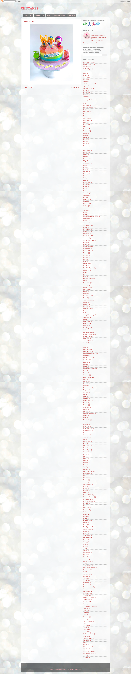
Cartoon (85, 206)
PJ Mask (85, 469)
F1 (84, 280)
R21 (84, 505)
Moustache (86, 411)
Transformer (86, 625)
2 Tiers (85, 71)
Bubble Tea (86, 182)
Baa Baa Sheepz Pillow (89, 107)
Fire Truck (86, 289)
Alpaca (85, 86)
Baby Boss (86, 111)
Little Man (86, 364)
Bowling (85, 173)
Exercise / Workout (88, 278)
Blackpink (86, 158)
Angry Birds (86, 92)
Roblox (85, 518)
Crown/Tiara (86, 244)
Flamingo (86, 293)
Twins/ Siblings (87, 632)
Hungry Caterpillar (88, 336)
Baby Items (86, 116)
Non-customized (88, 428)
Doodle (85, 265)
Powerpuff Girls (87, 495)
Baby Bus (86, 113)
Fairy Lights (86, 283)
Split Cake (86, 572)
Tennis (85, 604)
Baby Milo (86, 118)
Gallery (72, 15)
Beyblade (86, 152)
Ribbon (85, 514)
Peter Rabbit (86, 452)
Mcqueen (86, 390)
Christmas (86, 221)
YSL (84, 655)
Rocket (85, 522)
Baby (84, 109)
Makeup (85, 385)
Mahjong (85, 383)
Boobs (85, 167)
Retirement (86, 512)
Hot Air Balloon (87, 332)
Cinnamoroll (86, 225)
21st (84, 73)
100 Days (86, 66)
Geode (85, 310)
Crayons (85, 242)
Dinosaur (85, 257)
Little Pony (86, 366)
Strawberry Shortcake (89, 584)
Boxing (85, 178)
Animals (85, 94)
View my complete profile (90, 42)
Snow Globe (86, 557)
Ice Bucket (86, 338)
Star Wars (86, 578)
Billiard (85, 156)
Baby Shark (86, 120)
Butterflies (86, 193)
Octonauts (86, 435)
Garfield (85, 306)
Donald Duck (87, 263)
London (85, 373)
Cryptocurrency (87, 246)
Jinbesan (85, 345)
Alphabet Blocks (87, 88)
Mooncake (86, 407)
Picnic (85, 458)
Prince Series (87, 499)
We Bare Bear (87, 647)
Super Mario (86, 591)
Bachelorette (86, 124)
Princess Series (87, 501)
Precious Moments (88, 497)
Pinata (85, 462)
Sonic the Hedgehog (89, 567)
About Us (28, 15)
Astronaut (86, 105)
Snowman (86, 559)
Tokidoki (85, 612)
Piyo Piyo (85, 467)
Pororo (85, 492)
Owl (84, 439)
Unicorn (85, 636)
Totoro (85, 619)
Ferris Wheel (87, 287)
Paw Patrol (86, 445)
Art (84, 103)
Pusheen (85, 503)
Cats (84, 212)
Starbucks (86, 580)
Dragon (85, 272)
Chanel (85, 214)
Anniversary (86, 99)
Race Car (86, 507)
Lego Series (86, 351)
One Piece (86, 437)
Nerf (84, 417)
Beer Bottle (86, 148)
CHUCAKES (29, 8)
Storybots (86, 582)
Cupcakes (86, 248)
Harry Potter (86, 321)
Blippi (84, 161)
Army (84, 101)
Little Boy (85, 360)
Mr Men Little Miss (88, 413)
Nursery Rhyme (87, 432)
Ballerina (85, 128)
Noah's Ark (86, 426)
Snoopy (85, 554)
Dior (84, 259)
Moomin (85, 405)
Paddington (86, 441)
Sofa (84, 563)
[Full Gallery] (86, 62)
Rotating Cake (87, 527)
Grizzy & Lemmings (88, 315)
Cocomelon (86, 229)
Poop (84, 486)
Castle (85, 210)
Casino (85, 208)
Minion (85, 398)
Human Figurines (88, 334)
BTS (84, 180)
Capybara (86, 195)
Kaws (84, 347)
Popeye (85, 490)
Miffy (84, 394)
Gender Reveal (87, 308)
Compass (86, 233)
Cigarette (85, 223)
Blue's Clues (86, 163)
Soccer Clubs (87, 561)
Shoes (85, 546)
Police (85, 482)
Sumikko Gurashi (88, 587)
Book (84, 169)
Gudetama (86, 317)
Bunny (85, 184)
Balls (84, 133)
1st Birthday (86, 69)
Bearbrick (86, 146)
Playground (86, 473)
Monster (85, 402)
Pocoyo (85, 475)
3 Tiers (85, 75)
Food (84, 298)
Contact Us (39, 15)
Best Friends (86, 150)
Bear (84, 143)
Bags (84, 126)
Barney (85, 137)
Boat (84, 165)
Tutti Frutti (86, 629)
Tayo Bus (86, 602)
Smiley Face (86, 552)
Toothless (86, 617)
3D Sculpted (86, 77)
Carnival (85, 201)
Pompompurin (87, 484)
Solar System (87, 565)
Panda (85, 443)
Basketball (86, 139)
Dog (84, 261)
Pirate (85, 465)
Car (84, 197)
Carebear (86, 199)
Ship (84, 544)
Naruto (85, 415)
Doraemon (86, 270)
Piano (85, 456)
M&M (84, 379)
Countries (86, 238)
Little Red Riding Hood (89, 368)
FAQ (48, 15)
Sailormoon (86, 535)
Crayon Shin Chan (88, 240)
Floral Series (86, 295)
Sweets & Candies (88, 597)
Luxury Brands (87, 377)
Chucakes (94, 33)
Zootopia (85, 657)
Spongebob (86, 574)
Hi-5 (84, 330)
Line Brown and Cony (89, 353)
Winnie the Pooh (88, 651)
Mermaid (85, 392)
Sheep (85, 542)
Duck (84, 274)
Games (85, 304)
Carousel (85, 203)
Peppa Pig (86, 450)
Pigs (84, 460)
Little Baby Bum (87, 358)
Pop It (85, 488)
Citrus (85, 227)
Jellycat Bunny (87, 340)
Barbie (85, 135)
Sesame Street (87, 537)
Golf (84, 313)
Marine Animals (87, 387)
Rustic (85, 533)
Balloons (85, 131)
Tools (84, 614)
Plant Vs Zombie (88, 471)
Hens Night (86, 323)
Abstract (85, 79)
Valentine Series (87, 638)
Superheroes (87, 595)
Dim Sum (85, 255)
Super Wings (87, 593)
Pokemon (86, 477)
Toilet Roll (86, 610)
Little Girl (85, 362)
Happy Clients (59, 15)
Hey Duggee (86, 328)
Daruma (85, 253)
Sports (85, 576)
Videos (85, 642)
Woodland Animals (88, 653)
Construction (86, 236)
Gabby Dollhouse (88, 300)
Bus (84, 188)
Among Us (86, 90)
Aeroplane (86, 81)
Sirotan (85, 550)
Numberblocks (87, 430)
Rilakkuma (86, 516)
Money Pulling (87, 400)
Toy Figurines (87, 621)
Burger (85, 186)
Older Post (75, 87)
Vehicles (85, 640)
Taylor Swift (86, 599)
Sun (84, 589)
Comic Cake (86, 231)
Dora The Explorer (88, 268)
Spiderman (86, 569)
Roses (85, 524)
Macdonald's (86, 381)
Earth (84, 276)
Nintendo (85, 424)
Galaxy (85, 302)
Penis (84, 447)
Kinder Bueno (87, 349)
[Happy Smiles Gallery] (89, 64)
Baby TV (85, 122)
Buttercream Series (88, 191)
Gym (84, 319)
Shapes (85, 539)
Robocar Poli (87, 520)
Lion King (86, 355)
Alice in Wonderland (89, 84)
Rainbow (85, 510)
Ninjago (85, 422)
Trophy (85, 627)
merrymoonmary (64, 669)
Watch (85, 644)
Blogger (79, 669)
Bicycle (85, 154)
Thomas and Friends (89, 606)
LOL (84, 370)
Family (85, 285)
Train (84, 623)
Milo (84, 396)
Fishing (85, 291)
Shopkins (85, 548)
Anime (85, 96)
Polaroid (85, 480)
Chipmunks (86, 218)
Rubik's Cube (87, 529)
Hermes (85, 325)
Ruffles (85, 531)
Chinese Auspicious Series (90, 216)
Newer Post (28, 87)
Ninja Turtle (86, 420)
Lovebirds (86, 375)
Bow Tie (85, 171)
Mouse (85, 409)
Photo (85, 454)
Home (25, 665)
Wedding (85, 649)
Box (84, 176)
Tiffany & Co (86, 608)
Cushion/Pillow (87, 250)
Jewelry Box (86, 343)
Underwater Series (88, 634)
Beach (85, 141)
